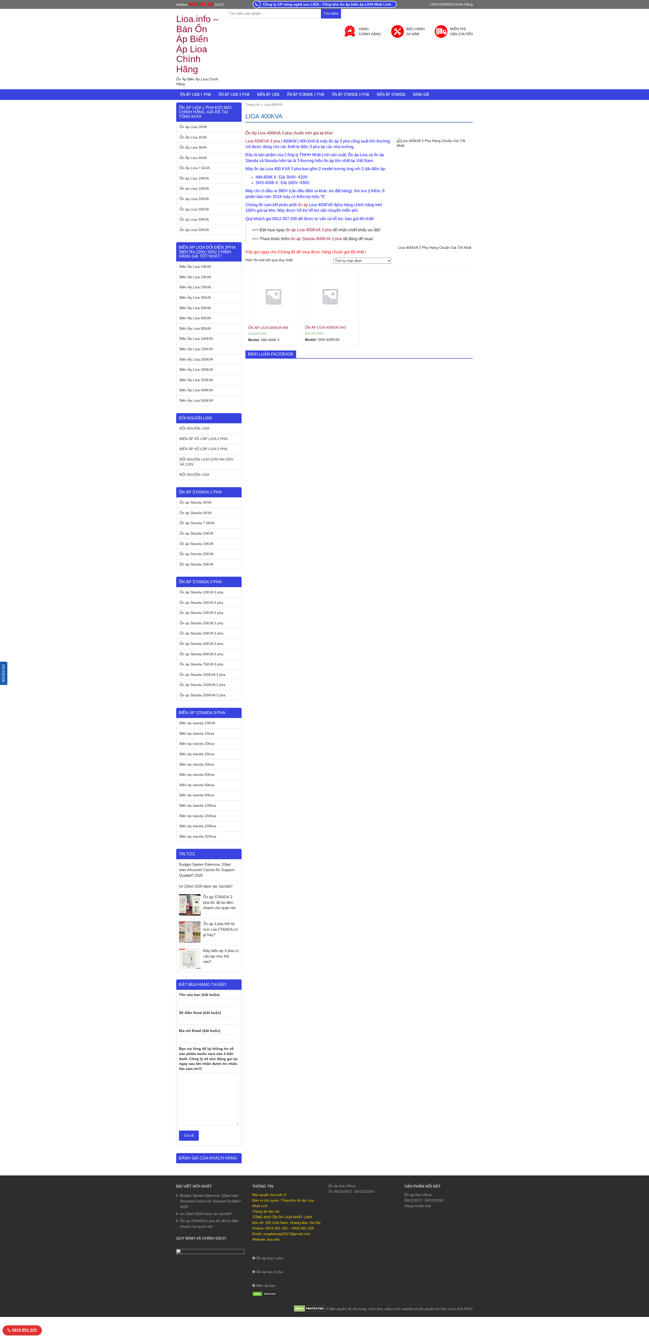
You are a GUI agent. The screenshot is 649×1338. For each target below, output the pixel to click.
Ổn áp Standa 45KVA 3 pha (201, 644)
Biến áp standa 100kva (197, 805)
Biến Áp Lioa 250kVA (196, 369)
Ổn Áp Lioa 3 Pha (234, 94)
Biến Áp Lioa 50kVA (195, 308)
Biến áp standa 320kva (197, 836)
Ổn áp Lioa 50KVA (194, 230)
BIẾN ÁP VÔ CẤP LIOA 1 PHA (203, 439)
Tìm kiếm (332, 15)
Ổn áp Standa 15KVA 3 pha (201, 603)
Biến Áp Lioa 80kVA (195, 328)
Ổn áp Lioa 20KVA (194, 199)
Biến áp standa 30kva (196, 764)
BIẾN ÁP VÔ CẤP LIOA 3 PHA (203, 449)
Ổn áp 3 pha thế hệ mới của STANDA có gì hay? (220, 929)
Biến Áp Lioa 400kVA (196, 390)
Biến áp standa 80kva (196, 795)
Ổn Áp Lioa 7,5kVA (194, 168)
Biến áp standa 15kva (196, 733)
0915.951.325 (201, 4)
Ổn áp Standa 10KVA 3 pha (201, 592)
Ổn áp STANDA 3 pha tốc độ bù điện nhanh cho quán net (220, 902)
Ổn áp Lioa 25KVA (194, 209)
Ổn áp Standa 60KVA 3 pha (201, 654)
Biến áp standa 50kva (196, 774)
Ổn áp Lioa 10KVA (194, 178)
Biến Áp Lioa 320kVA (196, 380)
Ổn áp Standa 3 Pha (350, 94)
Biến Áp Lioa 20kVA (195, 287)
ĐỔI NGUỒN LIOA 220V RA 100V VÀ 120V (206, 461)
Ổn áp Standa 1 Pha (305, 94)
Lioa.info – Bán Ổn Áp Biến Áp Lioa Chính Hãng (197, 44)
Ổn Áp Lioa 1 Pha (195, 94)
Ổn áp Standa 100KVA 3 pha (202, 675)
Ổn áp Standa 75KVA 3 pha (201, 664)
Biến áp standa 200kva (197, 826)
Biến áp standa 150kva (197, 816)
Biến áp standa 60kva (196, 785)
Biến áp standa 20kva (196, 744)
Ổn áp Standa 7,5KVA (196, 523)
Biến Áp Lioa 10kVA (195, 267)
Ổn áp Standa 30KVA (196, 564)
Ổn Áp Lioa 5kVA (193, 158)
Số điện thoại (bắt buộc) (200, 1013)
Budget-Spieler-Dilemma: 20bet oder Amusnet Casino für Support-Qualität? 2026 (207, 869)
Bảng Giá (421, 94)
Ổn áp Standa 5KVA (195, 513)
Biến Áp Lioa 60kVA (195, 318)
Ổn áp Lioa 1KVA (193, 127)
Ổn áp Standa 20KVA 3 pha (201, 613)
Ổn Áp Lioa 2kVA (193, 137)
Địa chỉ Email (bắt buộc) (199, 1031)
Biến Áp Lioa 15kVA (195, 277)
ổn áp (303, 205)
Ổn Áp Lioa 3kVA (193, 147)
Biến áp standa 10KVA (197, 723)
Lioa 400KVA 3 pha (262, 141)
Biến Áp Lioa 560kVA (196, 400)
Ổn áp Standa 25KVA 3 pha (201, 623)
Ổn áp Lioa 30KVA (194, 219)
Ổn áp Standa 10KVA (196, 533)
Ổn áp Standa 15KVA (196, 544)
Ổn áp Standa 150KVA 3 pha (202, 685)
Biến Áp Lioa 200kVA (196, 359)
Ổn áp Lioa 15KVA (194, 188)
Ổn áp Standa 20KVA (196, 554)
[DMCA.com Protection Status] (265, 1294)
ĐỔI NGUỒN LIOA (194, 428)
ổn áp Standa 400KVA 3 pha (316, 239)
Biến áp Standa (391, 94)
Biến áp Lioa (268, 94)
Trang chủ (252, 105)
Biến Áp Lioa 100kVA (196, 339)
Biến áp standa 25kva (196, 754)
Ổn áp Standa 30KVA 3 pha (201, 633)
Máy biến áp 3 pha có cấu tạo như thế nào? (221, 956)
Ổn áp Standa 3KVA (195, 502)
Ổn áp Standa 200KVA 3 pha (202, 695)
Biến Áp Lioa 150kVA (196, 349)
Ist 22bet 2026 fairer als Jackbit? (205, 886)
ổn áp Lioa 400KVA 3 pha (309, 230)
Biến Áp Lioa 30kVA (195, 297)
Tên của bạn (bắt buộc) (199, 995)
